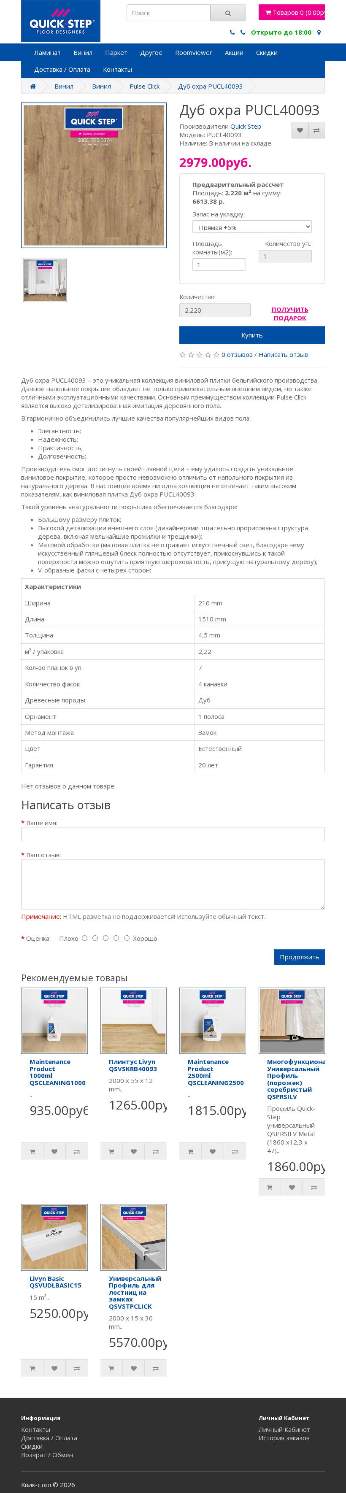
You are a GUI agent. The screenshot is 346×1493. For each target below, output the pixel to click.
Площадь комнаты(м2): (212, 247)
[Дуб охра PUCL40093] (94, 175)
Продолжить (299, 957)
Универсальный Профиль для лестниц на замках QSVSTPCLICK (135, 1292)
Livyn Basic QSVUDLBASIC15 (55, 1282)
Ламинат (47, 52)
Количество (197, 296)
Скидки (267, 52)
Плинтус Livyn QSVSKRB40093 (133, 1065)
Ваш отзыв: (43, 854)
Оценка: (38, 938)
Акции (234, 52)
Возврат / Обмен (47, 1454)
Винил (82, 52)
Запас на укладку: (218, 214)
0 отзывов (237, 354)
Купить (252, 335)
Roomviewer (193, 52)
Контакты (117, 69)
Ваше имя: (41, 822)
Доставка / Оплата (62, 69)
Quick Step (245, 126)
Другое (151, 52)
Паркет (116, 52)
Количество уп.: (275, 243)
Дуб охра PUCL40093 (210, 86)
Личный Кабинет (284, 1429)
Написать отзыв (283, 354)
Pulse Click (144, 86)
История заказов (284, 1438)
